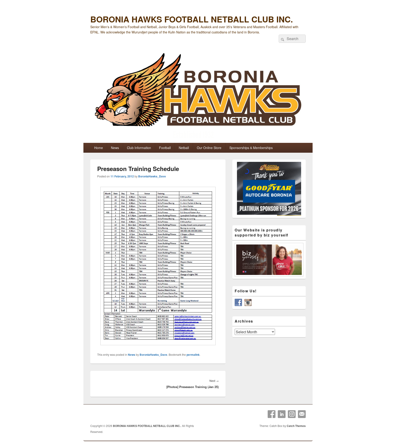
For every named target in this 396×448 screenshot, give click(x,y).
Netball (184, 147)
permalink (193, 355)
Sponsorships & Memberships (251, 147)
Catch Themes (296, 426)
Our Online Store (209, 147)
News (115, 147)
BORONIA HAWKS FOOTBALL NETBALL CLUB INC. (191, 19)
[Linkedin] (282, 414)
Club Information (139, 147)
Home (98, 147)
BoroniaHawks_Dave (152, 176)
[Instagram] (292, 414)
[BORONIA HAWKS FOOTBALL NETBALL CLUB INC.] (198, 96)
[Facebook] (271, 414)
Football (165, 147)
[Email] (302, 414)
